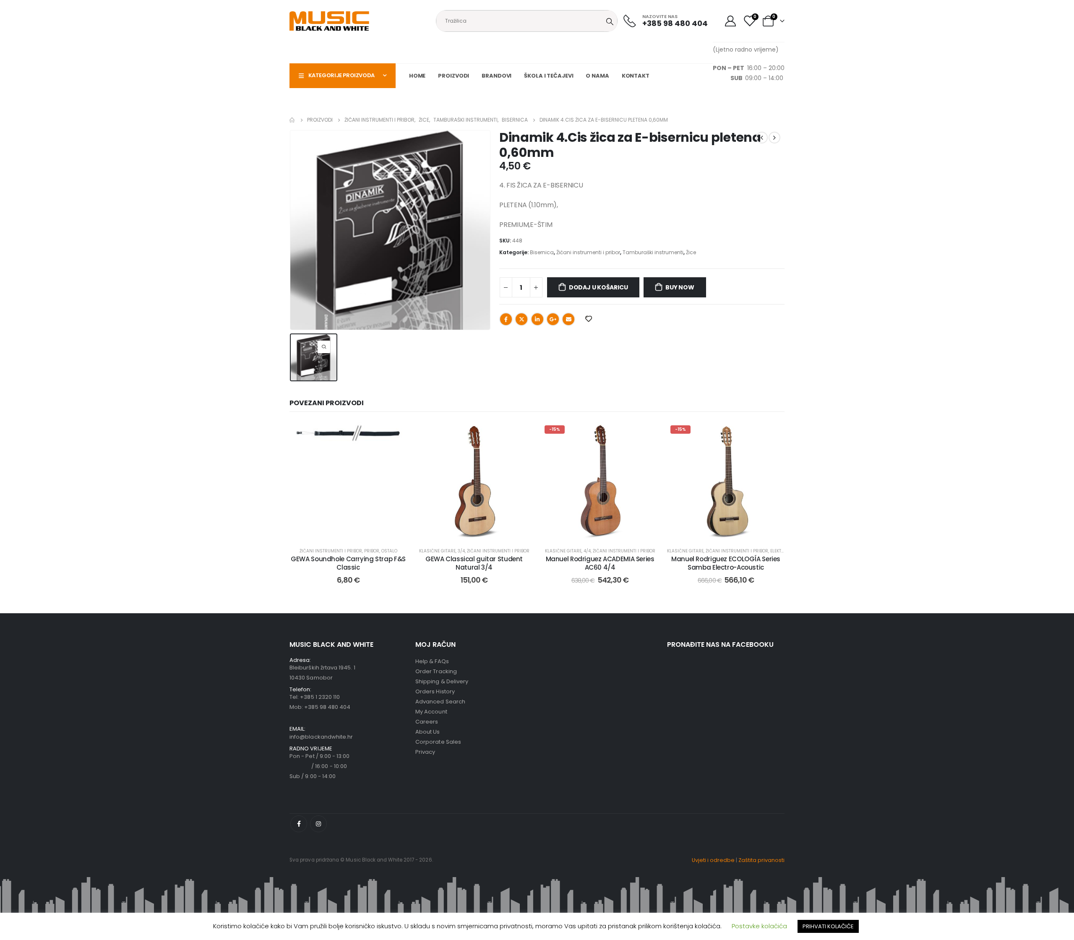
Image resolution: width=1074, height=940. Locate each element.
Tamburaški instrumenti (653, 252)
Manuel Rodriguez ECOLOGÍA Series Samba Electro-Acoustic (725, 563)
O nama (597, 76)
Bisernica (542, 252)
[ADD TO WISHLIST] (588, 318)
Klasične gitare (437, 551)
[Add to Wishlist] (394, 435)
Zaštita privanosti (761, 860)
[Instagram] (318, 823)
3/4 (461, 551)
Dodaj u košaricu (598, 287)
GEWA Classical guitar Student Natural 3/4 (474, 563)
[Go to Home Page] (292, 120)
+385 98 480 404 (327, 707)
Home (417, 76)
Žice (691, 252)
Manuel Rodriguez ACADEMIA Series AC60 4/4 (600, 563)
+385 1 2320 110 (320, 697)
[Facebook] (298, 823)
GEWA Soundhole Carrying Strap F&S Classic (348, 563)
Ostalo (389, 551)
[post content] (348, 480)
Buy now (679, 287)
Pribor (371, 551)
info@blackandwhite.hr (321, 737)
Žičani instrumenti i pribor (588, 252)
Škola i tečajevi (548, 76)
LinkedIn (537, 319)
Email (568, 319)
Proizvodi (453, 76)
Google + (553, 319)
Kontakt (635, 76)
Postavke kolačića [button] (759, 926)
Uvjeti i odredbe (713, 860)
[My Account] (730, 21)
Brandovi (496, 76)
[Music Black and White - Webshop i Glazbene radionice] (329, 21)
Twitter (521, 319)
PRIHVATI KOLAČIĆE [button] (828, 926)
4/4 (587, 551)
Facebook (506, 319)
